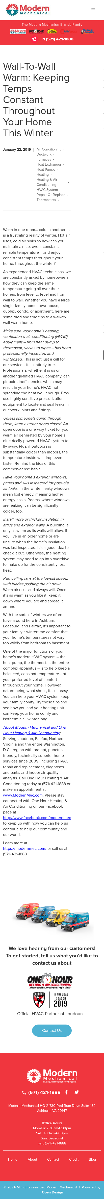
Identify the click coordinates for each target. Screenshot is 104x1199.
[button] (93, 10)
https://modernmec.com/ (24, 848)
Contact (53, 1159)
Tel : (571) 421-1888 (52, 1143)
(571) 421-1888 (41, 1092)
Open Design (52, 1192)
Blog (92, 1159)
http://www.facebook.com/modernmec (37, 817)
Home (12, 1159)
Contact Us (52, 1030)
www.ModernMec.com (23, 795)
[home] (27, 10)
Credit (74, 1159)
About (32, 1159)
